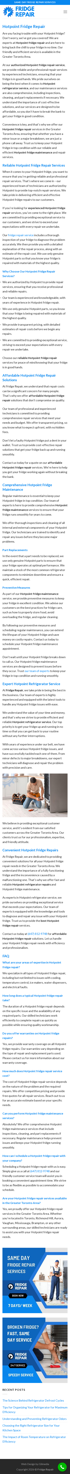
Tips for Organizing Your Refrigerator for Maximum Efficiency (34, 1410)
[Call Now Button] (62, 1467)
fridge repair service (21, 235)
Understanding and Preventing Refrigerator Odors (34, 1419)
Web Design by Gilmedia (35, 1463)
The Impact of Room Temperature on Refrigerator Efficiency (34, 1439)
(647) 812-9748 (37, 934)
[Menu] (65, 12)
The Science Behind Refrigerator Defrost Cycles (33, 1400)
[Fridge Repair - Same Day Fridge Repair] (18, 11)
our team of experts (37, 671)
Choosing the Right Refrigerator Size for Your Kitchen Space (31, 1428)
